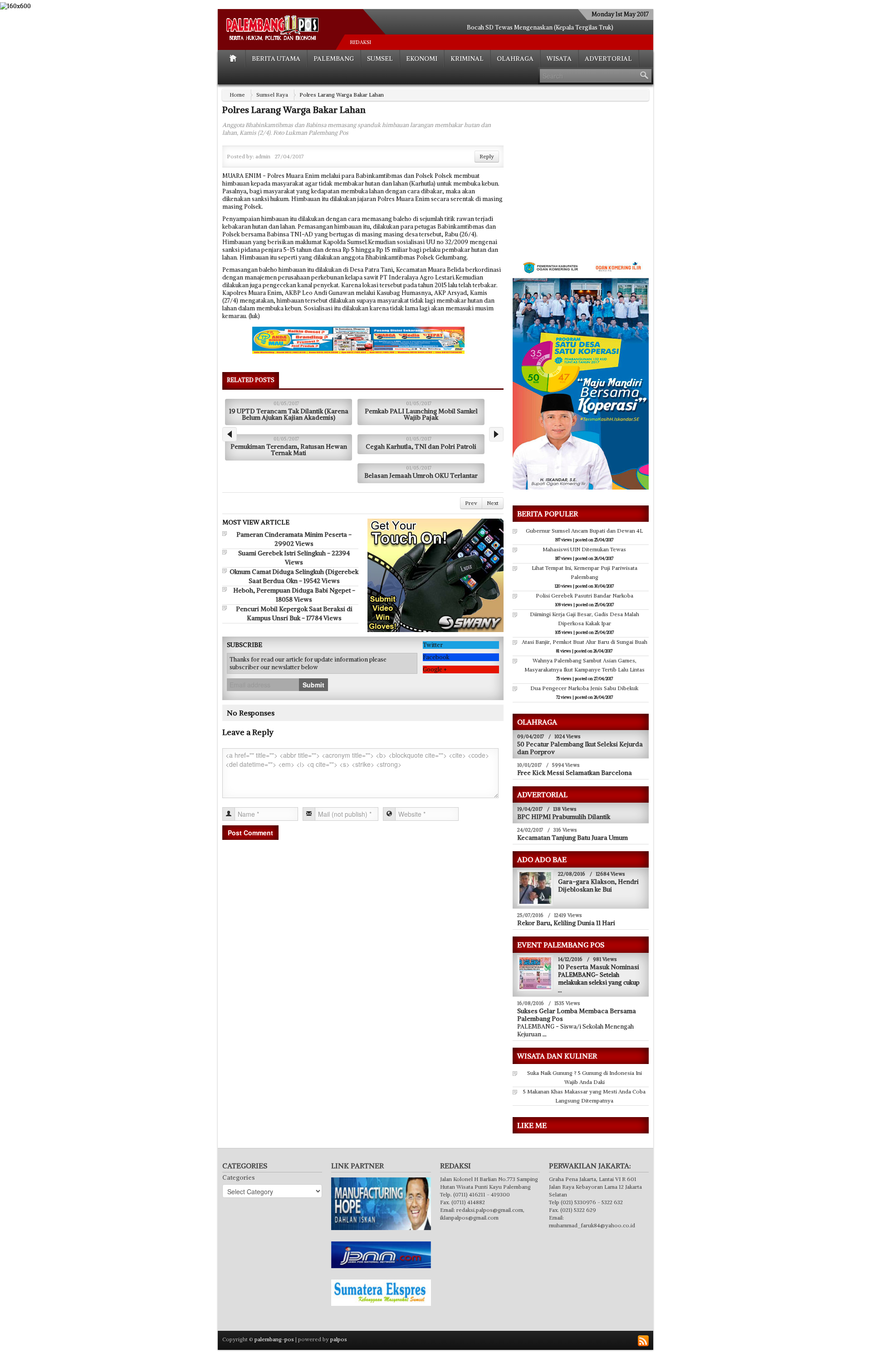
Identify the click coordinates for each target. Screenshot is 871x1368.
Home (237, 94)
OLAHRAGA (515, 58)
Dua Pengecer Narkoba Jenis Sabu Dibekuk (584, 688)
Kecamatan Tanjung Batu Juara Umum (572, 838)
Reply (487, 156)
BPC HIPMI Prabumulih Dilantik (563, 817)
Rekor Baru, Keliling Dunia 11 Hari (566, 923)
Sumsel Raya (272, 94)
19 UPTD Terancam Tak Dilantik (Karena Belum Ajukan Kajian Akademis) (288, 414)
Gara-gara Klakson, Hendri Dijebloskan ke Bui (598, 885)
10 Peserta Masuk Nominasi (598, 967)
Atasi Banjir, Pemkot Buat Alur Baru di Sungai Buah (584, 641)
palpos (338, 1339)
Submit (313, 684)
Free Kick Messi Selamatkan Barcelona (574, 773)
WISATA (559, 58)
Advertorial (608, 58)
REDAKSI (360, 42)
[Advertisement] (589, 186)
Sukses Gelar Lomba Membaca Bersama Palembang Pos (576, 1015)
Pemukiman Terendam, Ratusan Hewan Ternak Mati (288, 449)
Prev (471, 503)
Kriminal (467, 58)
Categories (238, 1177)
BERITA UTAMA (276, 58)
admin (262, 156)
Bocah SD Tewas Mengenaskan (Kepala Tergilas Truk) (540, 27)
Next (493, 503)
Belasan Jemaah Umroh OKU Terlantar (421, 475)
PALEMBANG (333, 58)
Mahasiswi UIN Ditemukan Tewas (584, 549)
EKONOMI (421, 58)
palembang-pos (274, 1339)
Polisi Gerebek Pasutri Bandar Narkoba (584, 595)
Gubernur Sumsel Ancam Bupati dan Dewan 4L (584, 530)
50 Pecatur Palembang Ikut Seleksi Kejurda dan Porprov (580, 748)
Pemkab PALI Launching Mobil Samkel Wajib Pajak (421, 414)
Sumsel (380, 58)
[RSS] (643, 1340)
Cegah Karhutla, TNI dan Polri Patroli (421, 446)
